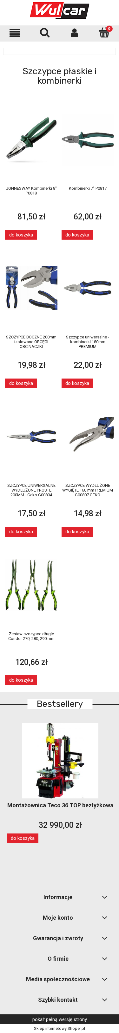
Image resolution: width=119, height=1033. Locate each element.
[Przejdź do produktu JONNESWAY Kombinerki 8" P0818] (31, 139)
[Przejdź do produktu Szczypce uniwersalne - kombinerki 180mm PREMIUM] (88, 288)
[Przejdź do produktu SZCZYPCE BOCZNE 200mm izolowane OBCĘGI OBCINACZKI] (31, 288)
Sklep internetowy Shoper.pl (59, 1028)
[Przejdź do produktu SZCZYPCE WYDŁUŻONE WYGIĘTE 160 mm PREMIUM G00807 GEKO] (88, 436)
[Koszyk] (104, 32)
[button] (15, 33)
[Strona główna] (59, 10)
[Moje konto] (74, 33)
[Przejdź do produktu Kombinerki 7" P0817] (88, 139)
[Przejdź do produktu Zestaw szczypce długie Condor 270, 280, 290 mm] (31, 585)
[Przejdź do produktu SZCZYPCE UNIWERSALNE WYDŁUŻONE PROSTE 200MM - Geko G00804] (31, 436)
